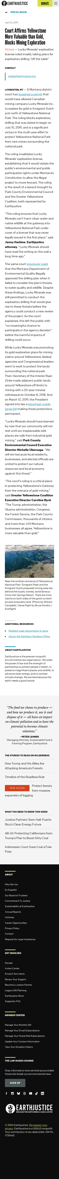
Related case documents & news (28, 630)
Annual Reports (13, 911)
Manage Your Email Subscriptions (22, 1030)
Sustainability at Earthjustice (20, 906)
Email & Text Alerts (15, 973)
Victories (9, 917)
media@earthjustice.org (22, 76)
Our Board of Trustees (16, 895)
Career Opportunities (16, 922)
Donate (9, 962)
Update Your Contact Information (22, 1041)
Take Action (17, 788)
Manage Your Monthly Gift (18, 1024)
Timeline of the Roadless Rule (25, 777)
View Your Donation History (19, 1046)
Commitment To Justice (17, 900)
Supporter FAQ (12, 1001)
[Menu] (55, 3)
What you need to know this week (26, 811)
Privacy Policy (12, 928)
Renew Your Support (15, 979)
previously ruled (37, 264)
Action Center (12, 968)
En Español (11, 889)
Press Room (18, 12)
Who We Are (11, 884)
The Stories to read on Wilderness (27, 755)
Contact (9, 933)
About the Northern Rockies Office (29, 636)
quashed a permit (30, 94)
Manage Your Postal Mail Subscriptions (25, 1035)
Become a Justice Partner (18, 984)
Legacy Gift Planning (15, 990)
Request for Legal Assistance (20, 939)
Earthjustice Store (14, 995)
